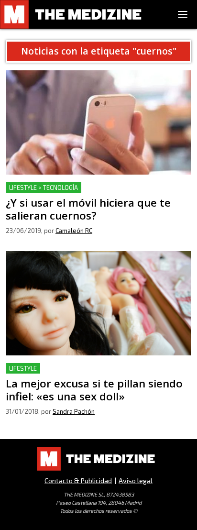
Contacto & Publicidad (78, 480)
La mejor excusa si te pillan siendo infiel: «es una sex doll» (96, 374)
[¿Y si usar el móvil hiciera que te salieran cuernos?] (98, 122)
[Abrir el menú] (182, 14)
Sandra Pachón (74, 411)
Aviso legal (136, 480)
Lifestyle (23, 368)
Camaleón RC (73, 230)
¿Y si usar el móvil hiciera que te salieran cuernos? (93, 187)
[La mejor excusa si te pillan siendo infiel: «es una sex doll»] (98, 303)
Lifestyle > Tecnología (43, 187)
